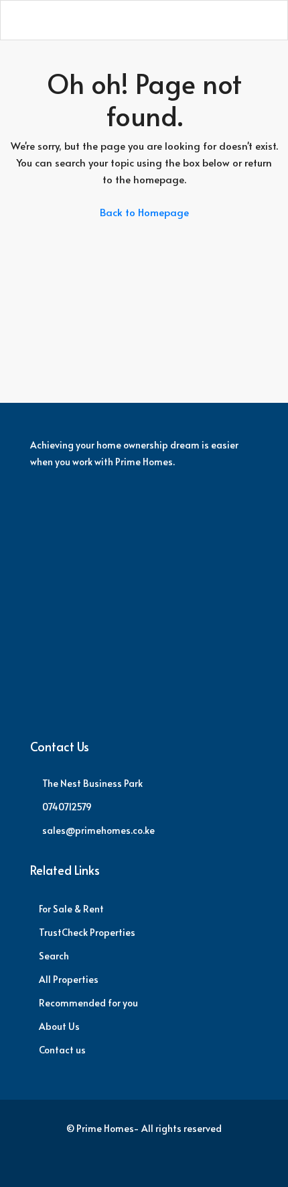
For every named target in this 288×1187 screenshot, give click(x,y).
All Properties (68, 979)
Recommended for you (88, 1002)
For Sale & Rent (71, 908)
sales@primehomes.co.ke (98, 830)
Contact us (62, 1049)
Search (54, 955)
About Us (59, 1026)
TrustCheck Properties (87, 932)
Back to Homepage (144, 212)
